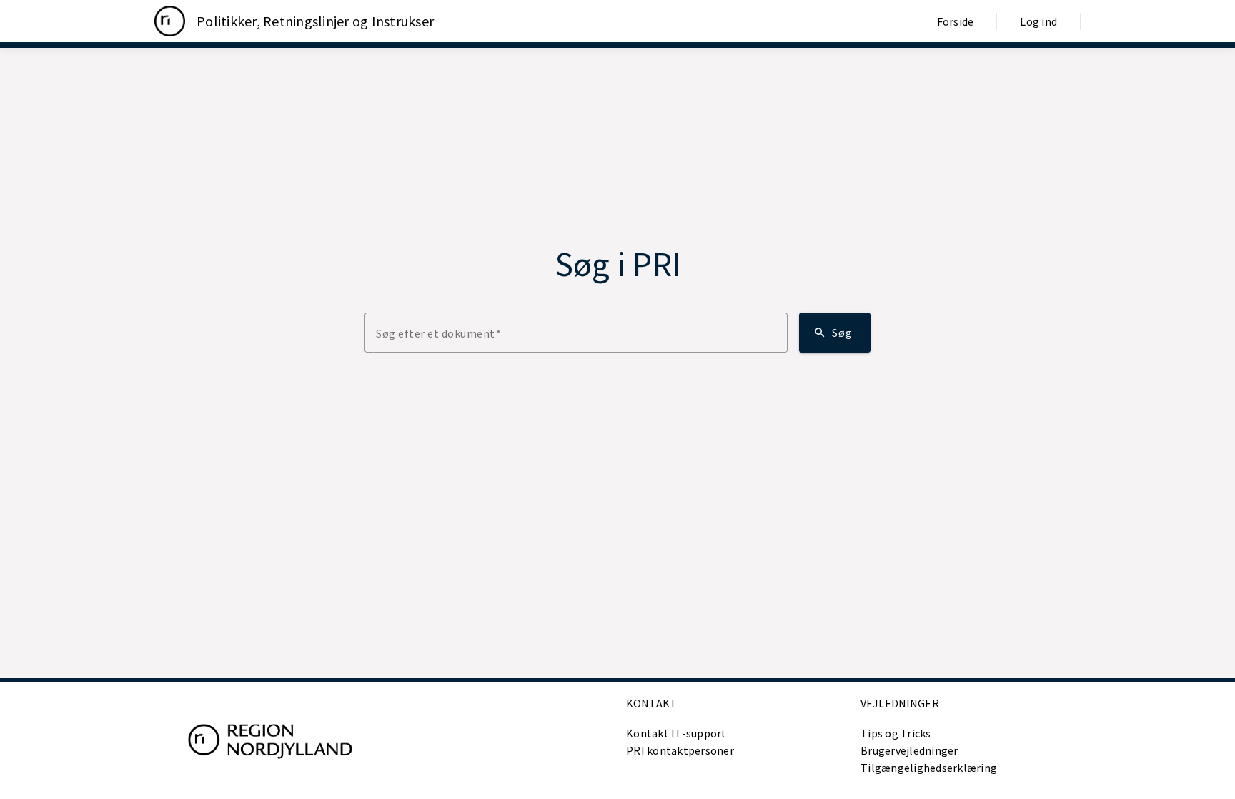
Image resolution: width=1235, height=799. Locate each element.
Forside (955, 21)
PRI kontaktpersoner (680, 750)
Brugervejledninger (909, 750)
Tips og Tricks (895, 733)
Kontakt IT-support (676, 733)
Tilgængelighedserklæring (928, 767)
